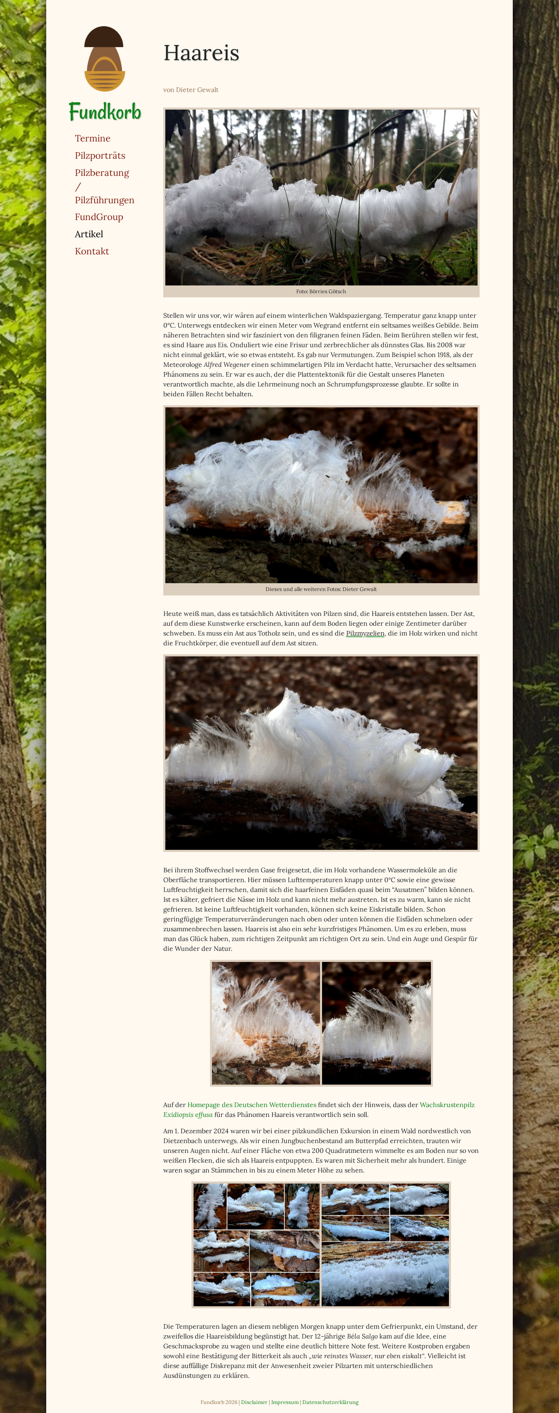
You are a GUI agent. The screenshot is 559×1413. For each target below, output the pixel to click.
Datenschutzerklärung (330, 1402)
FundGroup (99, 216)
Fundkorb (104, 111)
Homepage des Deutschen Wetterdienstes (251, 1105)
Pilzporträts (100, 155)
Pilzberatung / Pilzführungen (105, 186)
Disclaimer (254, 1402)
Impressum (285, 1402)
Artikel (115, 233)
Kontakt (92, 251)
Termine (92, 138)
